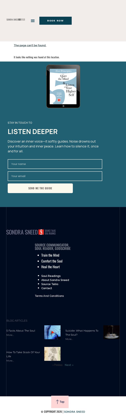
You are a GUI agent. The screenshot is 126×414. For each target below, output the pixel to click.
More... (10, 334)
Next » (69, 365)
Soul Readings (51, 276)
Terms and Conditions (49, 295)
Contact (46, 288)
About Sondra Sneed (55, 280)
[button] (33, 21)
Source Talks (49, 284)
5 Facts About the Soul (20, 330)
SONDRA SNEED (74, 411)
